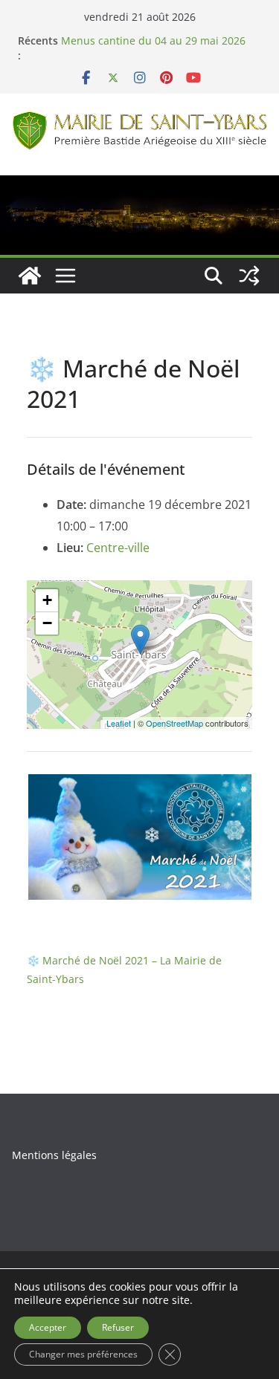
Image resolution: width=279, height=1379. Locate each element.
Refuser (118, 1327)
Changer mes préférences (83, 1354)
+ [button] (47, 600)
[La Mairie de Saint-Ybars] (139, 186)
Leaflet (118, 723)
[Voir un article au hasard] (249, 275)
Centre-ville (118, 547)
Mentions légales (54, 1155)
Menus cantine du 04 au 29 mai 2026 (153, 40)
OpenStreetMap (174, 723)
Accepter (47, 1327)
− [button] (47, 623)
